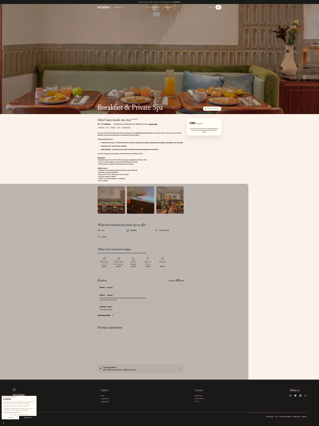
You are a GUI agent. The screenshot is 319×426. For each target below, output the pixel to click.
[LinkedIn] (300, 395)
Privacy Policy (270, 417)
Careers (197, 401)
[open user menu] (218, 7)
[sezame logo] (104, 7)
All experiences (105, 402)
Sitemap (304, 417)
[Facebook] (295, 395)
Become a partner (199, 398)
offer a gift (168, 7)
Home (102, 396)
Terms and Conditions (285, 417)
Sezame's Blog (105, 399)
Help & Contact (199, 396)
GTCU (276, 417)
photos (213, 108)
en (210, 7)
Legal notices (296, 417)
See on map (153, 124)
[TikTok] (305, 395)
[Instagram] (290, 395)
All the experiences (153, 7)
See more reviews (104, 315)
